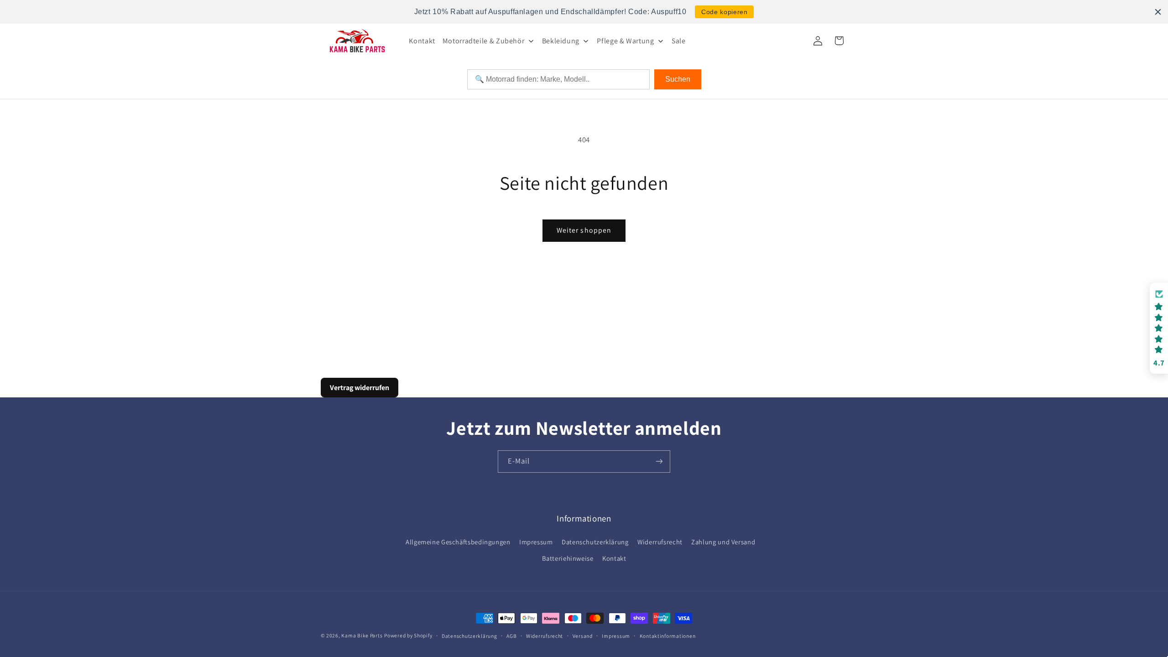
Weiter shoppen (584, 230)
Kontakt (614, 558)
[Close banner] (1157, 11)
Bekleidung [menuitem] (560, 41)
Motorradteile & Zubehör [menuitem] (484, 41)
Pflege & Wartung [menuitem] (625, 41)
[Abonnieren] (659, 461)
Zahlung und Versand (723, 541)
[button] (1159, 328)
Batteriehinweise (568, 558)
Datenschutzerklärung (595, 541)
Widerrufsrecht (660, 541)
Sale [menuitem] (679, 41)
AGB (511, 635)
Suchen (677, 79)
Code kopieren (724, 12)
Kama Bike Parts (361, 635)
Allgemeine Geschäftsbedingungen (458, 541)
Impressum (536, 541)
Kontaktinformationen (668, 635)
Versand (583, 635)
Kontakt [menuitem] (422, 41)
